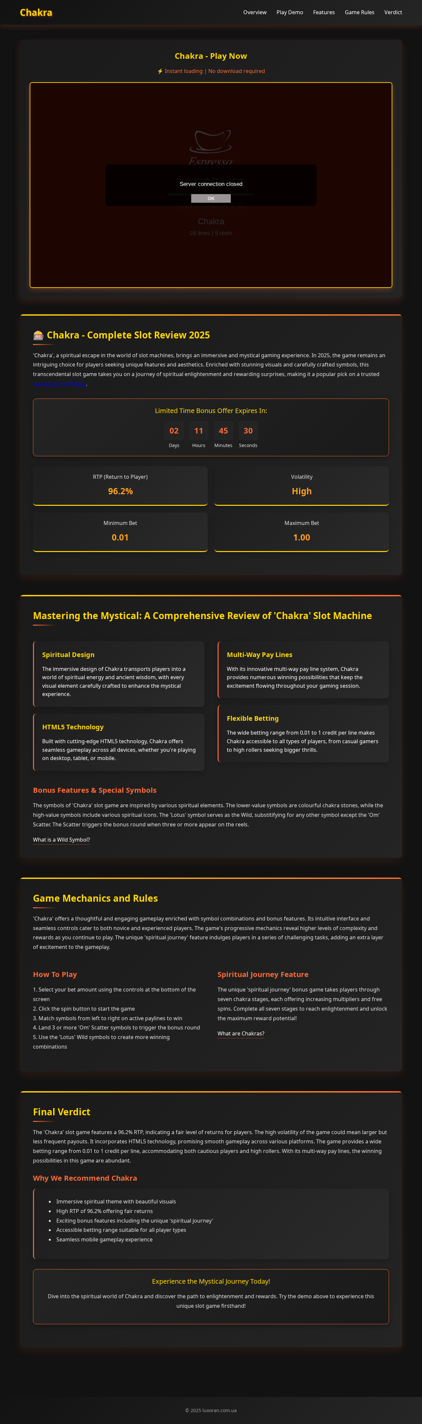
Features (324, 12)
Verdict (393, 12)
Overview (255, 12)
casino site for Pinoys (59, 383)
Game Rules (360, 12)
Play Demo (290, 12)
